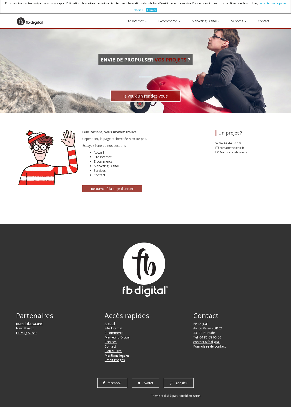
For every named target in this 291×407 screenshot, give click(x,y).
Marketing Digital (205, 21)
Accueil (99, 152)
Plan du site (113, 351)
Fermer (151, 10)
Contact (263, 21)
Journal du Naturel (29, 323)
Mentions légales (117, 355)
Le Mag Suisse (26, 333)
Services (237, 21)
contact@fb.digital (206, 342)
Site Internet (135, 21)
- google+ (180, 383)
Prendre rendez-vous (233, 152)
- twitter (147, 383)
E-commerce (168, 21)
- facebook (113, 383)
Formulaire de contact (209, 346)
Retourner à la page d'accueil (112, 188)
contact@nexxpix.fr (232, 148)
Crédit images (115, 360)
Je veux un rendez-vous (145, 96)
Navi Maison (25, 328)
